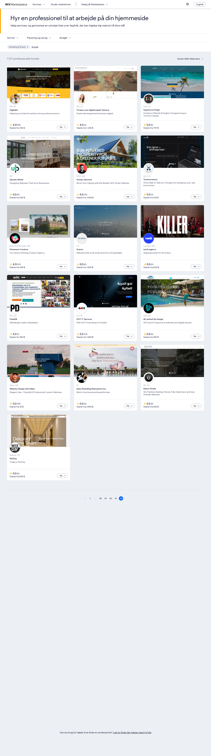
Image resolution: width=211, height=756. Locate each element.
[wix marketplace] (16, 4)
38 (100, 498)
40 (110, 498)
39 (105, 498)
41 (116, 498)
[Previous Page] (85, 498)
